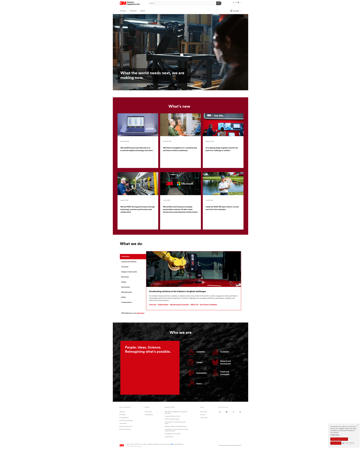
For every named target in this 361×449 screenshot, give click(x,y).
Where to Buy (204, 417)
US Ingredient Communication (173, 433)
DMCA (144, 444)
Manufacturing (126, 292)
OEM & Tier (194, 304)
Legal (127, 444)
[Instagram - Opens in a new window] (240, 411)
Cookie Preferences (178, 444)
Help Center (203, 411)
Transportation (126, 302)
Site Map (202, 414)
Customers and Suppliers (126, 420)
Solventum (140, 313)
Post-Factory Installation (208, 304)
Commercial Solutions (129, 262)
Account (236, 11)
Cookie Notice (335, 435)
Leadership (200, 352)
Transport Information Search (172, 416)
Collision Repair (163, 304)
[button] (348, 443)
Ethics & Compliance (125, 429)
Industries (133, 11)
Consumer (124, 267)
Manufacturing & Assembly (179, 304)
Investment (224, 352)
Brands (142, 11)
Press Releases (149, 414)
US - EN (235, 2)
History (199, 384)
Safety (123, 297)
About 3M (122, 411)
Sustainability (201, 373)
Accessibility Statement (153, 444)
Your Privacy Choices (165, 444)
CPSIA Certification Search (172, 419)
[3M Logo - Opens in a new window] (130, 3)
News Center (148, 411)
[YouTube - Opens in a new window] (226, 411)
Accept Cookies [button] (336, 443)
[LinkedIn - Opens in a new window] (219, 411)
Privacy (132, 444)
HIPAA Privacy (138, 444)
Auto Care (152, 304)
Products (123, 11)
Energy (123, 282)
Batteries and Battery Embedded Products (176, 426)
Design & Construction (129, 272)
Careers (199, 362)
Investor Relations (124, 417)
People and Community (125, 426)
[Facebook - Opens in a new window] (233, 411)
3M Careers (122, 414)
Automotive (125, 256)
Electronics (125, 277)
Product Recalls (169, 436)
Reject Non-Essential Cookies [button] (339, 439)
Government (125, 287)
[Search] (218, 3)
